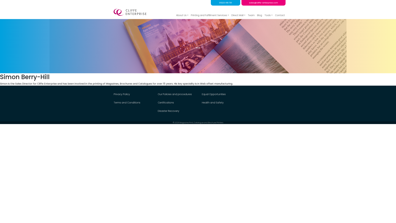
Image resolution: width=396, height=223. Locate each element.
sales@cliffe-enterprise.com (263, 2)
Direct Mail (237, 15)
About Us (181, 15)
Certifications (166, 102)
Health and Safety (213, 102)
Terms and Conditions (127, 102)
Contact (280, 15)
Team (251, 15)
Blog (259, 15)
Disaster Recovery (168, 111)
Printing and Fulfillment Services (209, 15)
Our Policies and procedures (175, 94)
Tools (268, 15)
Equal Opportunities (214, 94)
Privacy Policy (122, 94)
